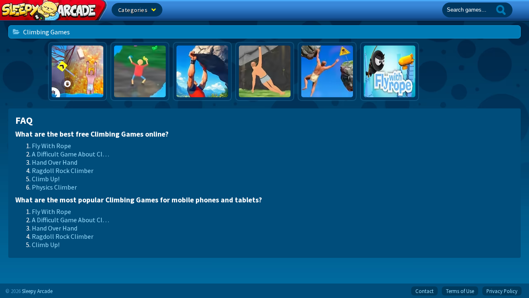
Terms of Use (460, 291)
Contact (424, 291)
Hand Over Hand (54, 162)
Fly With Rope (51, 146)
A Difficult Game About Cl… (70, 154)
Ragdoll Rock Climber (62, 170)
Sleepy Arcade (37, 291)
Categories (133, 10)
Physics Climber (54, 187)
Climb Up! (46, 179)
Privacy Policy (501, 291)
